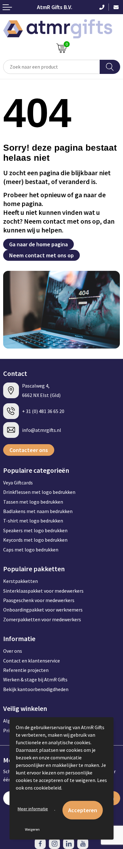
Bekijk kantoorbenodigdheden (35, 689)
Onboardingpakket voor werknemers (43, 609)
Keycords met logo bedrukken (35, 540)
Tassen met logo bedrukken (33, 502)
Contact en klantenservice (31, 660)
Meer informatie (33, 809)
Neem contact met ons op (41, 255)
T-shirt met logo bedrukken (33, 520)
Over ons (12, 651)
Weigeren (32, 829)
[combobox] (51, 67)
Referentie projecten (26, 670)
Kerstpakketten (20, 581)
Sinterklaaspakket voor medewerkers (43, 591)
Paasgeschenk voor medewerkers (38, 600)
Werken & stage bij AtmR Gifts (35, 679)
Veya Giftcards (18, 482)
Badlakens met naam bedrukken (38, 511)
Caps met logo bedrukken (30, 549)
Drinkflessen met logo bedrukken (39, 492)
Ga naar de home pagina (38, 244)
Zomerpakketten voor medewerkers (42, 619)
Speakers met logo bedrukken (35, 530)
